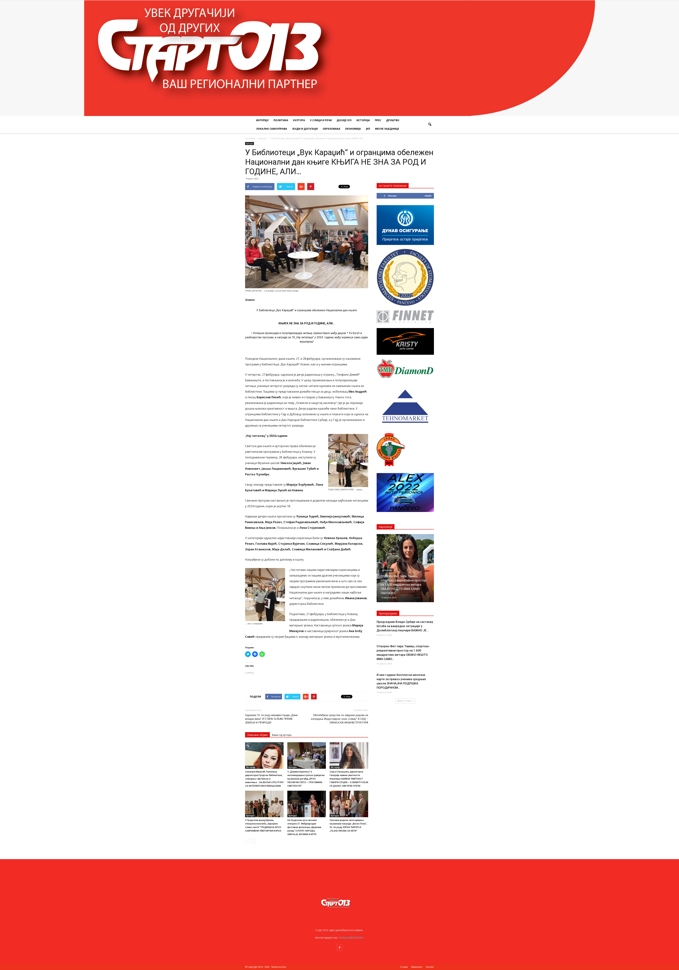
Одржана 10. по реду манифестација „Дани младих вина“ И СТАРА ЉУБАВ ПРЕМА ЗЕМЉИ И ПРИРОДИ (271, 719)
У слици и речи (321, 120)
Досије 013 (344, 120)
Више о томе (404, 700)
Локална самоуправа (271, 128)
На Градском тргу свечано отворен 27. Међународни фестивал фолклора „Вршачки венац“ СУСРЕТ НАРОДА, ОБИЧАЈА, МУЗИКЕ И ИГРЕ (304, 827)
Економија (353, 128)
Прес (378, 120)
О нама (404, 966)
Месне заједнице (387, 128)
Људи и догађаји (305, 128)
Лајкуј (428, 195)
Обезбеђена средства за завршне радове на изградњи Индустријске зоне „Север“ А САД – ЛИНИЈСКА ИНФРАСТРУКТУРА (339, 719)
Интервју (262, 120)
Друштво (392, 120)
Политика (281, 120)
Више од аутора (281, 735)
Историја (363, 120)
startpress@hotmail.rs (351, 937)
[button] (429, 124)
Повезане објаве (257, 735)
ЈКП (368, 128)
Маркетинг (416, 966)
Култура (299, 120)
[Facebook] (339, 947)
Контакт (430, 966)
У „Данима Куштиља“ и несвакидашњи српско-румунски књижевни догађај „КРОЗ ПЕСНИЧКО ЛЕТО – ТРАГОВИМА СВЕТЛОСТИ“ (305, 778)
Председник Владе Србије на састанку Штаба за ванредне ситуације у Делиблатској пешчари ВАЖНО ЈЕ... (405, 626)
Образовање (331, 128)
